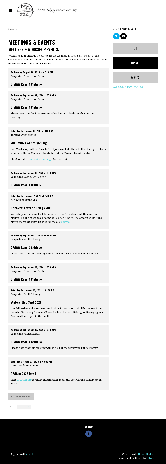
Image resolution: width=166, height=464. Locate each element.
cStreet (151, 458)
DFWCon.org (24, 379)
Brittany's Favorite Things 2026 (31, 208)
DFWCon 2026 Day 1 (23, 373)
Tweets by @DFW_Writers (128, 86)
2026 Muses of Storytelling (29, 143)
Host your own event (21, 396)
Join (135, 48)
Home (11, 29)
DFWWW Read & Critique (26, 84)
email (29, 454)
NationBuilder (146, 454)
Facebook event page (40, 159)
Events (135, 77)
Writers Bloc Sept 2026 (26, 302)
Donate (135, 63)
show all (66, 221)
